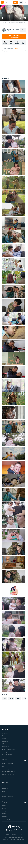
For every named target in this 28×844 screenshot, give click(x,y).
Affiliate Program (6, 768)
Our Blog (4, 793)
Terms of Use (5, 838)
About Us (4, 790)
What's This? (16, 48)
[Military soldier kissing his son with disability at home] (13, 548)
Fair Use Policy (20, 838)
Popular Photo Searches (8, 773)
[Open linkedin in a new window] (11, 829)
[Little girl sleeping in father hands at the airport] (13, 345)
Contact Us (5, 788)
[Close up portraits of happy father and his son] (13, 466)
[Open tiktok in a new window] (15, 829)
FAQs (3, 785)
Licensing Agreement (7, 763)
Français (4, 816)
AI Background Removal (8, 751)
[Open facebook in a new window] (6, 829)
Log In (20, 2)
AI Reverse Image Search (8, 748)
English (4, 805)
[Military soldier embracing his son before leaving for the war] (13, 304)
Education (4, 743)
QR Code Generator (7, 754)
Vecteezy (4, 735)
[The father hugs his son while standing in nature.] (13, 127)
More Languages (6, 818)
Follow (23, 30)
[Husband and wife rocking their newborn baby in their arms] (13, 411)
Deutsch (4, 813)
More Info (6, 51)
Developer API (5, 746)
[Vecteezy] (2, 2)
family (18, 697)
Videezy (4, 738)
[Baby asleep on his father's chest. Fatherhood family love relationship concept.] (13, 480)
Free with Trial (14, 36)
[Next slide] (22, 698)
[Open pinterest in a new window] (13, 829)
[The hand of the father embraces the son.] (13, 86)
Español (4, 807)
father (11, 697)
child (5, 697)
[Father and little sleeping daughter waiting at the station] (13, 371)
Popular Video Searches (8, 776)
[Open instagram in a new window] (8, 829)
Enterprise (5, 740)
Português (5, 810)
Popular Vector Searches (8, 771)
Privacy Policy (12, 838)
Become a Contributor (7, 796)
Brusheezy (5, 732)
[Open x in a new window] (18, 829)
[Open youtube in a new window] (20, 829)
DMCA (3, 765)
